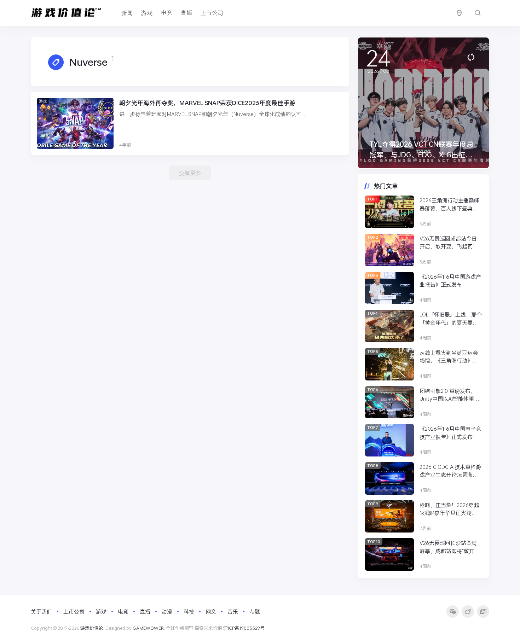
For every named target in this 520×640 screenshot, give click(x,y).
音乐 (232, 611)
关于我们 (41, 611)
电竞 (166, 12)
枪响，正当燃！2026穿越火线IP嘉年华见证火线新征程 (449, 509)
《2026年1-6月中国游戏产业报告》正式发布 (450, 280)
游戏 (146, 12)
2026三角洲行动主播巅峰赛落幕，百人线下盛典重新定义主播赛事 (449, 204)
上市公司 (212, 12)
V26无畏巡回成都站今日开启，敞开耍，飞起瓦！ (449, 242)
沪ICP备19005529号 (244, 628)
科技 (189, 611)
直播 (186, 12)
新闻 (127, 12)
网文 (211, 611)
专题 (254, 611)
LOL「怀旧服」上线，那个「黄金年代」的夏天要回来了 (451, 318)
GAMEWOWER (148, 628)
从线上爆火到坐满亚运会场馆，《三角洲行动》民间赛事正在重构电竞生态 (449, 357)
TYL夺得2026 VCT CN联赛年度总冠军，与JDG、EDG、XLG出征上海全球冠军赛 (421, 154)
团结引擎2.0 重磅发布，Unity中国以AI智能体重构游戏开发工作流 (449, 395)
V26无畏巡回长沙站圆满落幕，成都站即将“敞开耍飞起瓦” (450, 547)
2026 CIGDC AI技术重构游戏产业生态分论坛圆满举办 (450, 471)
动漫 (167, 611)
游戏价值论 (91, 628)
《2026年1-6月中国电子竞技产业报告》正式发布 (450, 432)
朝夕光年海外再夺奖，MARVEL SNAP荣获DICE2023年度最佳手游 (207, 103)
